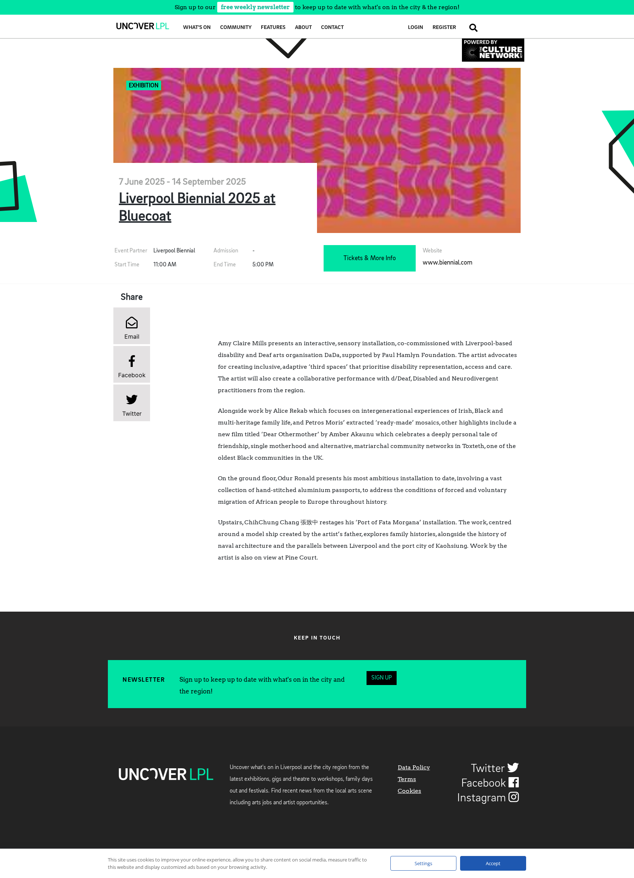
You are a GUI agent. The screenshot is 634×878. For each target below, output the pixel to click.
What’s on (197, 27)
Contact (332, 27)
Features (273, 27)
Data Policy (414, 767)
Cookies (409, 790)
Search (471, 27)
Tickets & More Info (369, 258)
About (303, 27)
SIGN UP (381, 678)
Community (236, 27)
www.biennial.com (448, 262)
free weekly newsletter (255, 7)
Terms (407, 779)
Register (444, 27)
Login (415, 27)
